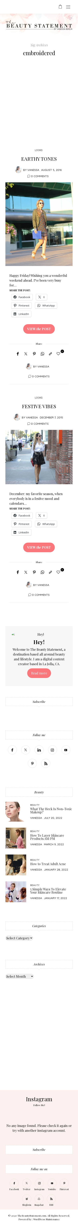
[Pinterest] (34, 354)
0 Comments (40, 176)
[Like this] (59, 353)
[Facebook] (18, 354)
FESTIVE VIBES (39, 406)
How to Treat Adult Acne (48, 864)
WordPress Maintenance (46, 1219)
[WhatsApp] (42, 354)
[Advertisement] (39, 103)
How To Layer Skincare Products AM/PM (47, 837)
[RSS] (45, 763)
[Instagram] (52, 749)
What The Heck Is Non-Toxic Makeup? (51, 810)
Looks (38, 150)
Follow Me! (39, 1105)
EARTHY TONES (39, 158)
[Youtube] (65, 749)
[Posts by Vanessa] (18, 169)
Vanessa (33, 170)
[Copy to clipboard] (50, 354)
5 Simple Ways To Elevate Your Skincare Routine (48, 890)
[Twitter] (25, 354)
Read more (39, 673)
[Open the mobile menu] (68, 7)
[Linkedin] (39, 749)
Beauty (35, 804)
